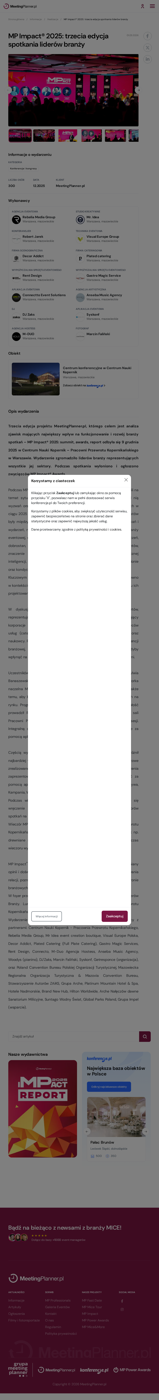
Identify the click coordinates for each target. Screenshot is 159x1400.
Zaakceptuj (114, 916)
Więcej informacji (47, 916)
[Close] (126, 479)
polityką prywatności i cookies (98, 529)
